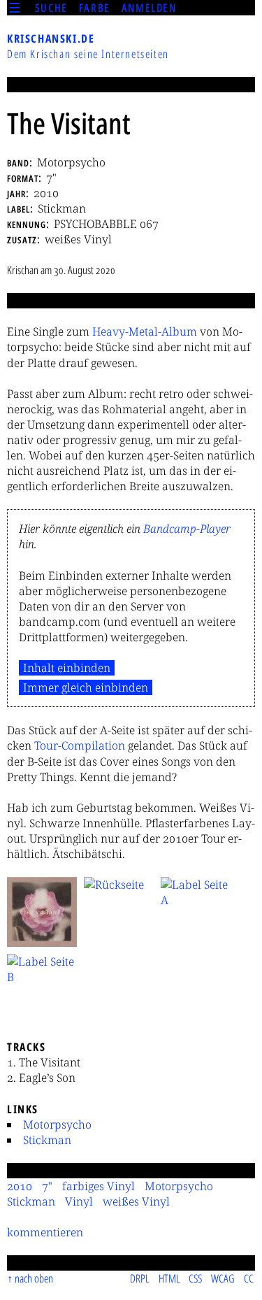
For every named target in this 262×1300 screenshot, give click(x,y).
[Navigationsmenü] (14, 7)
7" (47, 1186)
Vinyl (79, 1201)
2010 (19, 1186)
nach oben (34, 1278)
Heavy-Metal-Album (144, 331)
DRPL (140, 1278)
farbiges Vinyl (98, 1186)
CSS (195, 1278)
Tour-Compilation (79, 745)
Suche (51, 7)
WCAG (223, 1278)
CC (249, 1278)
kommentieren (45, 1232)
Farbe (94, 7)
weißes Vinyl (136, 1201)
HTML (169, 1278)
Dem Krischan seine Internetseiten (88, 54)
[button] (42, 912)
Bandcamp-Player (187, 528)
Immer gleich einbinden (85, 687)
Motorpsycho (57, 1124)
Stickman (47, 1140)
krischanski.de (50, 38)
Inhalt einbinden (66, 668)
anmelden (149, 7)
